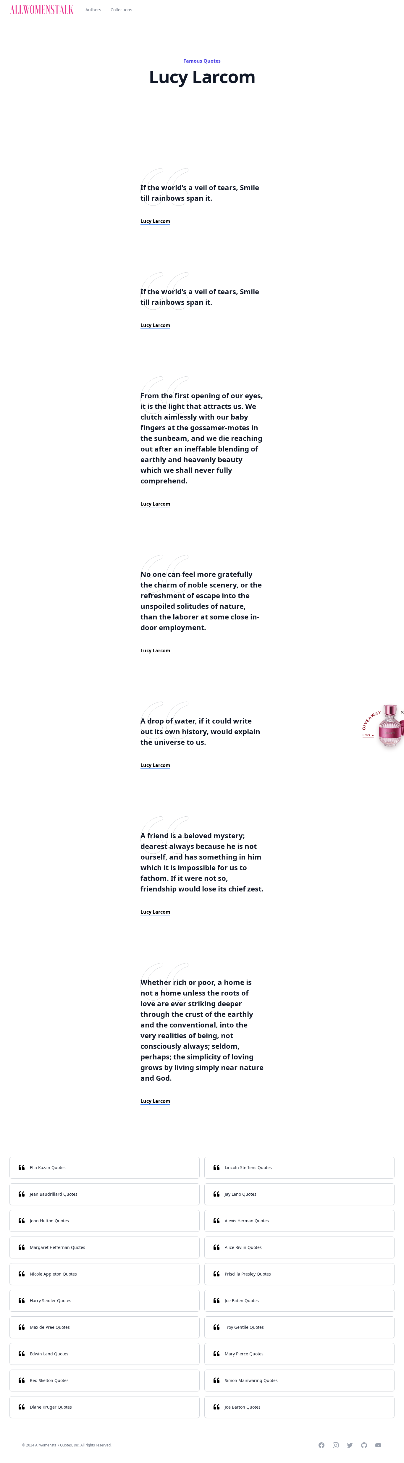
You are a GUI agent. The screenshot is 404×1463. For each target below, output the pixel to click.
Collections (121, 9)
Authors (93, 9)
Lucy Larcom (155, 221)
